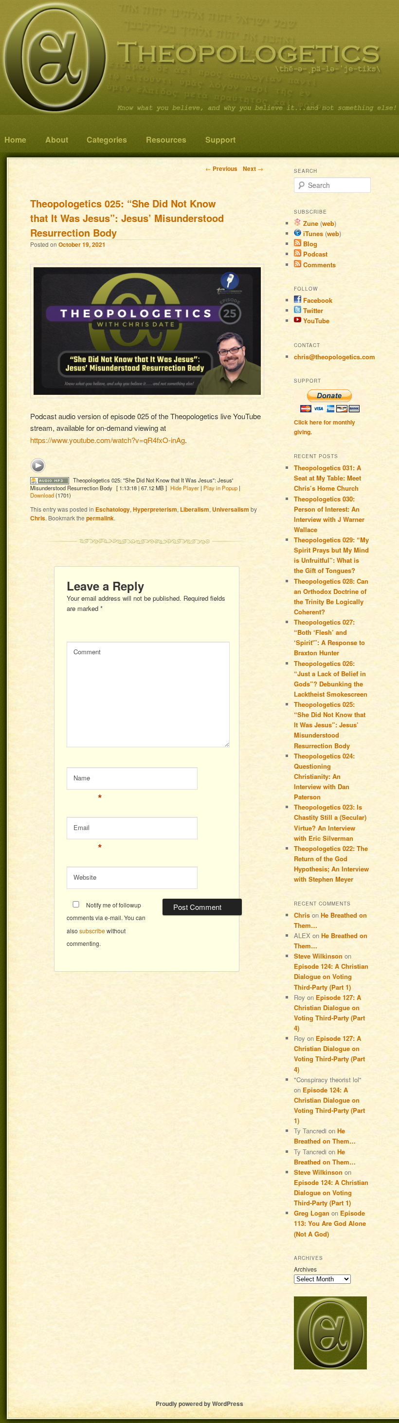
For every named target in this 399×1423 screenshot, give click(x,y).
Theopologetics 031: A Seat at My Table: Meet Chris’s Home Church (327, 478)
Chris (37, 518)
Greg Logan (311, 1213)
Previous (221, 168)
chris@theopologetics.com (334, 356)
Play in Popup (220, 488)
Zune (309, 223)
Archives (305, 1269)
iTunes (312, 233)
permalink (100, 518)
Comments (318, 264)
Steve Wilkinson (318, 956)
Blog (309, 243)
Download (42, 495)
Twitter (312, 310)
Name (87, 780)
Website (84, 877)
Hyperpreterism (155, 509)
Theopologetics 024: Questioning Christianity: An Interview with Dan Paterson (324, 776)
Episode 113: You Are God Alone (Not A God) (330, 1223)
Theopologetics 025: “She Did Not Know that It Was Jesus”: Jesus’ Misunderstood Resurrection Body (329, 725)
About (56, 139)
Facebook (316, 300)
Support (220, 139)
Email (87, 830)
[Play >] (38, 465)
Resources (166, 139)
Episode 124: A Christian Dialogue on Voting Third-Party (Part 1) (331, 976)
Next (253, 168)
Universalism (230, 509)
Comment (87, 651)
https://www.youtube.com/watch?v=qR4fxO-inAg (107, 440)
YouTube (315, 320)
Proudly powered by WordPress (199, 1403)
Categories (107, 139)
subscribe (92, 930)
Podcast (314, 254)
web (328, 223)
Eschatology (112, 509)
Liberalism (194, 509)
